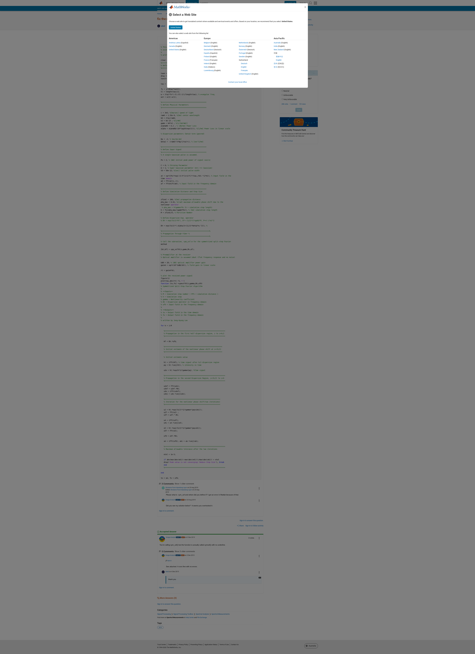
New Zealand (279, 50)
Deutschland (209, 50)
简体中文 (279, 57)
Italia (206, 67)
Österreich (243, 50)
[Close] (305, 7)
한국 (275, 67)
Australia (277, 43)
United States (174, 50)
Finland (207, 57)
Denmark (207, 46)
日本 (275, 63)
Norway (242, 46)
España (207, 53)
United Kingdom (245, 74)
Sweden (242, 57)
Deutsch (244, 63)
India (276, 46)
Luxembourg (209, 70)
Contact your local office (237, 82)
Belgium (207, 43)
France (206, 60)
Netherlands (243, 43)
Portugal (242, 53)
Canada (172, 46)
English (244, 67)
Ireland (206, 63)
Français (244, 70)
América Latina (174, 43)
